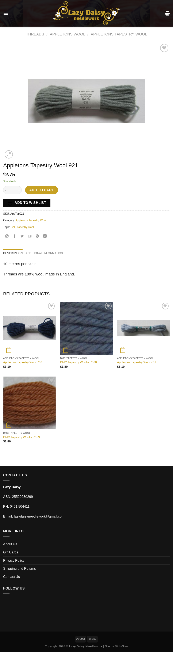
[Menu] (5, 13)
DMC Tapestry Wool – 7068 (78, 362)
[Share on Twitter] (22, 236)
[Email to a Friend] (29, 236)
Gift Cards (10, 552)
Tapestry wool (25, 227)
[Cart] (167, 13)
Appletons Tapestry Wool (119, 34)
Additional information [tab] (44, 253)
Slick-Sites (121, 646)
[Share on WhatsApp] (7, 236)
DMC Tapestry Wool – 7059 (21, 437)
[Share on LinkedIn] (45, 236)
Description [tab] (13, 253)
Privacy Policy (13, 560)
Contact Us (11, 577)
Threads (35, 34)
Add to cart (41, 190)
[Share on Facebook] (14, 236)
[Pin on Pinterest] (37, 236)
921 (13, 227)
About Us (10, 544)
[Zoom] (9, 154)
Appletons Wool (67, 34)
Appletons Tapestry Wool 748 (22, 362)
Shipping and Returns (19, 568)
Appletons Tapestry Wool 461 (136, 362)
